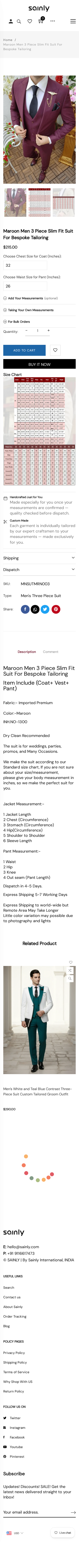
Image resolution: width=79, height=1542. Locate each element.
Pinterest (17, 1456)
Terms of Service (16, 1372)
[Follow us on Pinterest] (56, 609)
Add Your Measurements (31, 298)
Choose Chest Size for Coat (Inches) (32, 256)
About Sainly (13, 1307)
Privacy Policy (14, 1353)
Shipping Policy (15, 1362)
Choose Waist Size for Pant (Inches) (31, 277)
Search (8, 1287)
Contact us (12, 1297)
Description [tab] (27, 652)
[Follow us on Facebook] (25, 609)
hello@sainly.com (23, 1246)
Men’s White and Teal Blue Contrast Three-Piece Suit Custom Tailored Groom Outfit (37, 1091)
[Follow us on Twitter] (45, 609)
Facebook (17, 1437)
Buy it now (39, 364)
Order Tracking (14, 1316)
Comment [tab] (50, 652)
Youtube (16, 1447)
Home (8, 40)
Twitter (15, 1418)
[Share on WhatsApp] (35, 609)
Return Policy (13, 1391)
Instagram (17, 1428)
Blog (6, 1326)
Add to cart (24, 350)
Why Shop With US (17, 1382)
